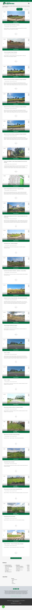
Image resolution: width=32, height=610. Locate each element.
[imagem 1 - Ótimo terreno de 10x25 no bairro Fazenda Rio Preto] (16, 480)
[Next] (28, 16)
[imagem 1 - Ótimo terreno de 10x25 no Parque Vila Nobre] (16, 426)
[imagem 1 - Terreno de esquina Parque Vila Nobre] (16, 43)
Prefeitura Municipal (14, 579)
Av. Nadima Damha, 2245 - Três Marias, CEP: (19, 566)
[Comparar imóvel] (28, 13)
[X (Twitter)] (15, 588)
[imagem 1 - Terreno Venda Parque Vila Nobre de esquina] (16, 16)
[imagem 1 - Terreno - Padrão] (16, 344)
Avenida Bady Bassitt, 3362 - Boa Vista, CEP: (8, 566)
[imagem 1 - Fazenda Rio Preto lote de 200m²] (16, 508)
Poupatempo (13, 583)
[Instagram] (18, 588)
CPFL (12, 581)
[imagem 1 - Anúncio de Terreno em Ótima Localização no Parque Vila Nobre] (16, 71)
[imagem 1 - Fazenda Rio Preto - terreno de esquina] (16, 235)
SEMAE (13, 580)
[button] (29, 1)
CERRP (13, 582)
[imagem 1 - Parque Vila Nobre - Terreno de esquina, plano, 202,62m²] (16, 535)
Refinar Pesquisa (19, 8)
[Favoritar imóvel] (28, 12)
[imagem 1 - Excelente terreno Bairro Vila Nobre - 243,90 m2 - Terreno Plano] (16, 262)
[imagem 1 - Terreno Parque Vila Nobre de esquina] (16, 317)
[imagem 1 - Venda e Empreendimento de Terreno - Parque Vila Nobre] (16, 180)
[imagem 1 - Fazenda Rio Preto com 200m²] (16, 453)
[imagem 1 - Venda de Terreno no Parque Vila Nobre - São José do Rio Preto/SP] (16, 289)
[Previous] (4, 16)
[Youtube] (16, 588)
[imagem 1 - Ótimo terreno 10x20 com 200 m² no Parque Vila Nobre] (16, 399)
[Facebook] (13, 588)
